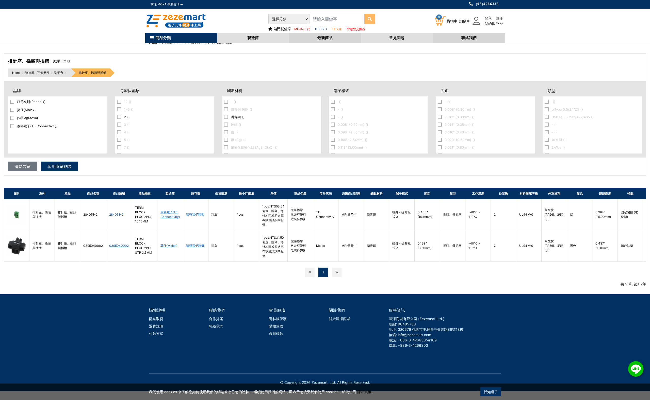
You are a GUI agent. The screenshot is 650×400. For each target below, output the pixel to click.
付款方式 (156, 333)
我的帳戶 (492, 23)
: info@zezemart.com (413, 335)
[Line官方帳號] (635, 369)
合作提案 (216, 319)
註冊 (499, 18)
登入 (488, 18)
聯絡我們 (469, 37)
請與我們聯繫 (195, 214)
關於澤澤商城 (339, 319)
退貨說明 (156, 326)
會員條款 (276, 333)
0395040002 (119, 246)
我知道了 (491, 392)
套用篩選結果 (59, 166)
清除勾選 (22, 166)
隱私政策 (364, 392)
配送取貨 (156, 319)
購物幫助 (276, 326)
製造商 (253, 37)
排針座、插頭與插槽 (92, 73)
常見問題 (396, 37)
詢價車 (464, 21)
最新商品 (325, 37)
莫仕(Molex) (168, 246)
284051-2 (116, 214)
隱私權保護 (278, 319)
